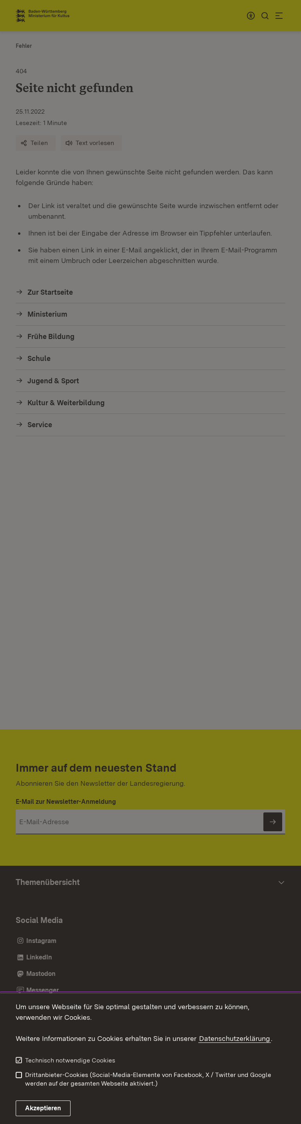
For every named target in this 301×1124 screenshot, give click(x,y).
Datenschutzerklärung (234, 1038)
